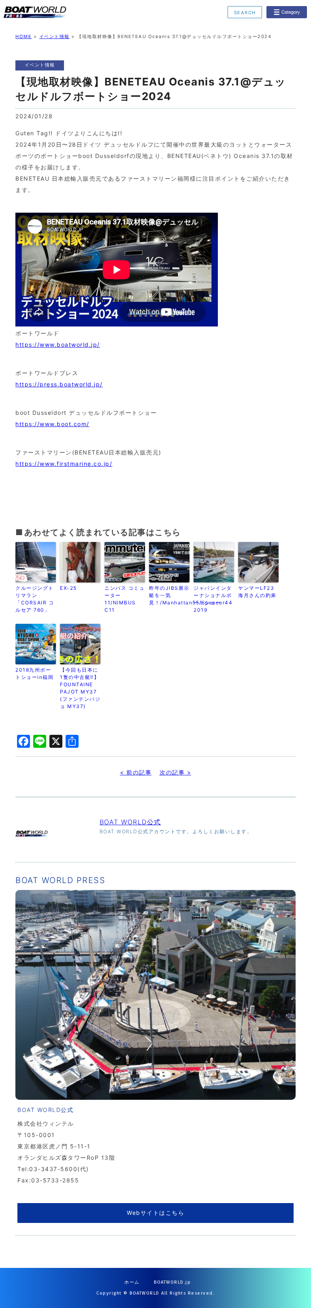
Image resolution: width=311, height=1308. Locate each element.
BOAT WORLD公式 (130, 822)
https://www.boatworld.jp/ (57, 344)
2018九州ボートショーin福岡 (34, 673)
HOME (23, 36)
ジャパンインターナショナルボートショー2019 (213, 599)
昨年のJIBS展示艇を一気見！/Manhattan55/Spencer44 (169, 595)
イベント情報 (54, 36)
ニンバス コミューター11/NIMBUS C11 (124, 599)
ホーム (132, 1282)
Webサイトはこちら (155, 1212)
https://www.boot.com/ (52, 423)
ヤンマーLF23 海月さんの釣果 (257, 591)
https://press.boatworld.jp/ (59, 384)
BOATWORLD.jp (172, 1282)
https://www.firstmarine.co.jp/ (63, 463)
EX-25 (68, 588)
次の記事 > (175, 772)
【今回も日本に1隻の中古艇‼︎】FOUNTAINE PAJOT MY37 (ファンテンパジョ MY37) (80, 688)
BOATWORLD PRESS (65, 12)
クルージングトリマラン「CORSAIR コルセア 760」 (34, 599)
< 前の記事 (135, 772)
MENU (286, 12)
